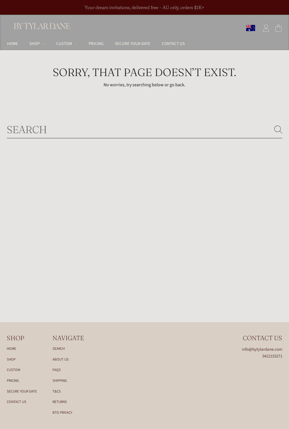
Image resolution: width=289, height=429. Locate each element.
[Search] (278, 129)
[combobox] (144, 129)
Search (58, 348)
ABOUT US (60, 359)
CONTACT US (16, 401)
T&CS (56, 391)
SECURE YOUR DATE (22, 391)
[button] (278, 28)
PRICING (13, 380)
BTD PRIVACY (62, 412)
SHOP (11, 359)
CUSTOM (13, 369)
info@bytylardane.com (262, 349)
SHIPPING (59, 380)
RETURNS (59, 401)
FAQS (56, 369)
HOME (11, 348)
